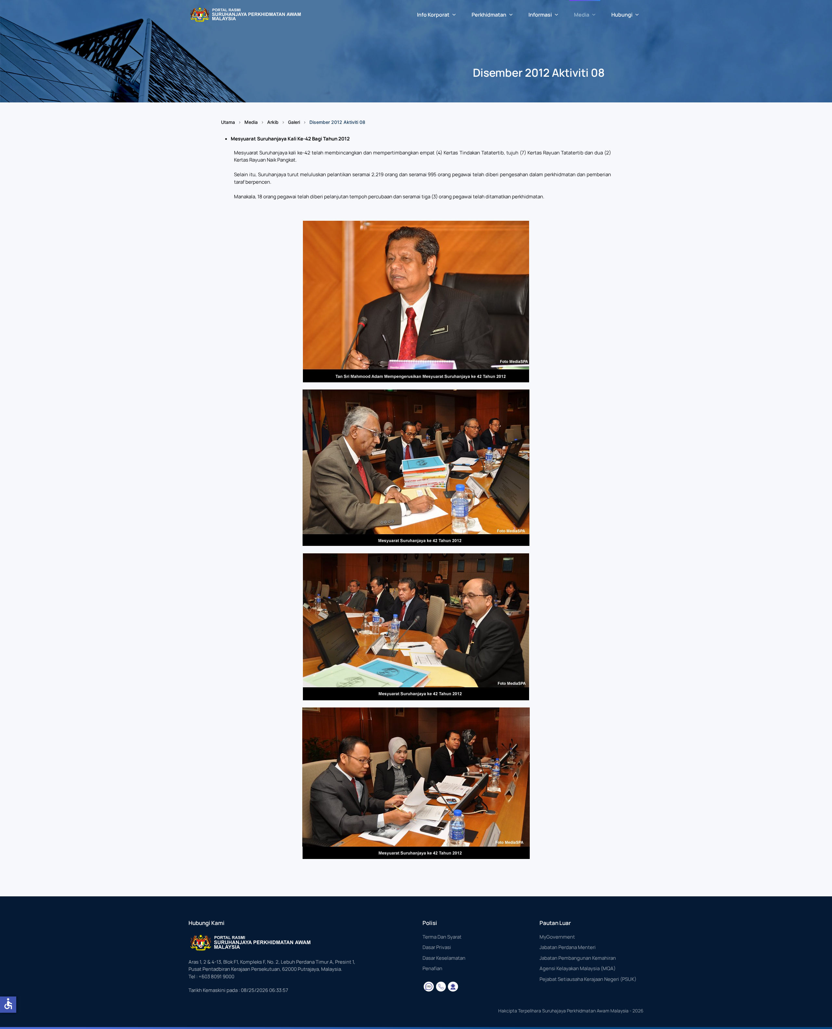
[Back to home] (245, 14)
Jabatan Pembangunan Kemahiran (578, 958)
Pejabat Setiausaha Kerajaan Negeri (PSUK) (588, 979)
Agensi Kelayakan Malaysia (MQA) (578, 968)
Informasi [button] (540, 14)
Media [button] (581, 14)
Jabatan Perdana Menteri (568, 947)
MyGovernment (557, 936)
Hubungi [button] (621, 14)
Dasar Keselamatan (443, 958)
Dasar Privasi (436, 947)
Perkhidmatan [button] (489, 14)
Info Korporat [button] (433, 14)
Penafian (432, 968)
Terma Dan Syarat (442, 936)
